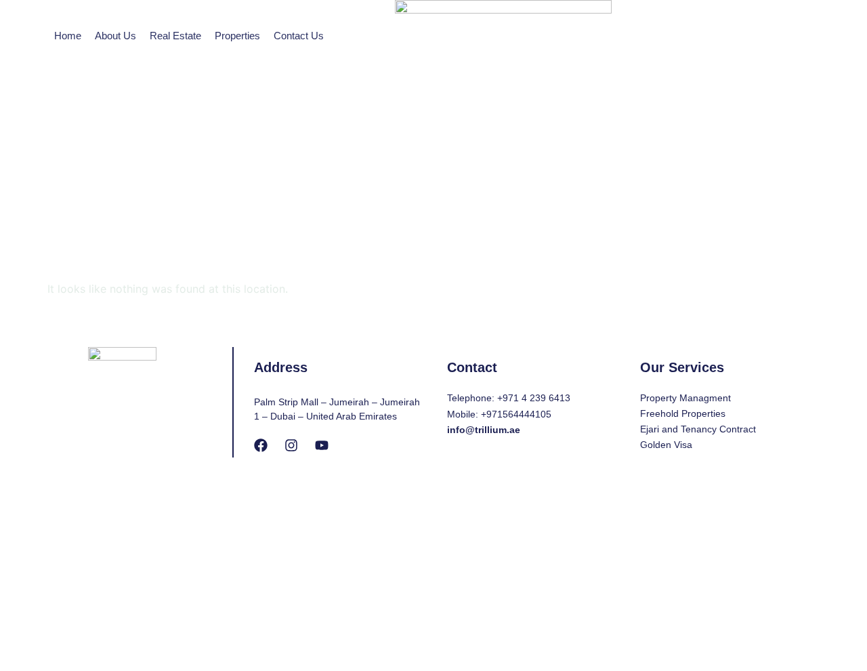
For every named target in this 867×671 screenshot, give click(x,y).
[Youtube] (321, 445)
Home (67, 35)
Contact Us (299, 35)
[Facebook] (260, 445)
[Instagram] (291, 445)
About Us (115, 35)
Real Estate (175, 35)
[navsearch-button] (688, 108)
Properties (237, 35)
